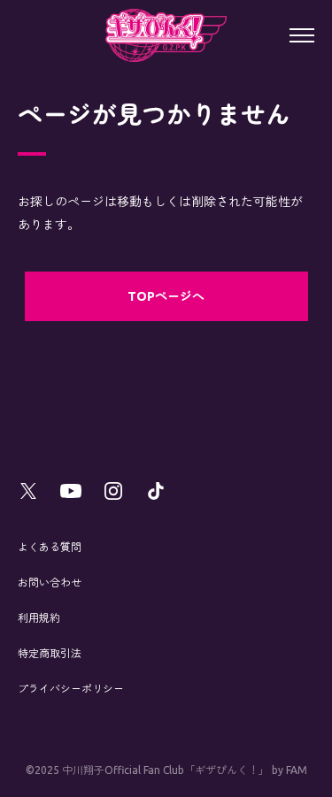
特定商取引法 (49, 653)
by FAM (289, 770)
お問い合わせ (49, 582)
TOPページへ (166, 296)
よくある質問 (49, 547)
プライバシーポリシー (71, 688)
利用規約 (39, 618)
